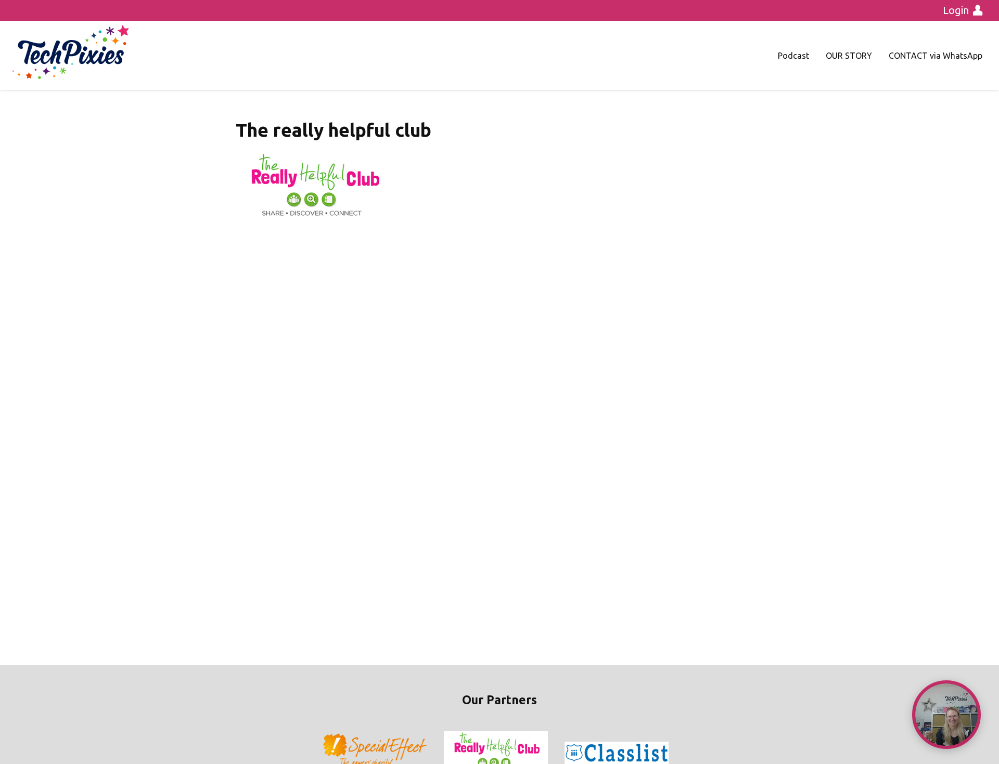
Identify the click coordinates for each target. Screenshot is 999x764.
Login (956, 10)
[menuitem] (793, 55)
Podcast (793, 55)
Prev (331, 753)
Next (668, 753)
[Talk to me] (946, 714)
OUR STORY (849, 55)
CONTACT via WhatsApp (935, 55)
